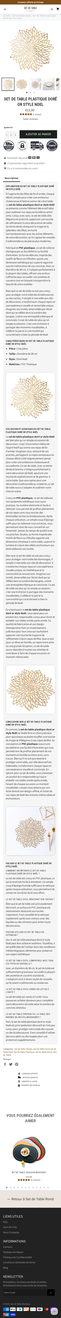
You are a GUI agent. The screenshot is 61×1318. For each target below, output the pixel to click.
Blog (5, 1267)
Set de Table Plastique (24, 1052)
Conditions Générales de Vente (19, 1262)
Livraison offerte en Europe (30, 2)
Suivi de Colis (10, 1227)
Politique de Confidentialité (17, 1257)
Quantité (8, 127)
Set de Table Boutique (20, 1303)
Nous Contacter (11, 1232)
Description (11, 178)
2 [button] (30, 92)
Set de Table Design (23, 1048)
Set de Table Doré (41, 1048)
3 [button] (34, 92)
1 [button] (26, 92)
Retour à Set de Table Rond (32, 1199)
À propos (8, 1246)
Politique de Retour (13, 1252)
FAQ (5, 1222)
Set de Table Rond (43, 1052)
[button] (7, 1187)
